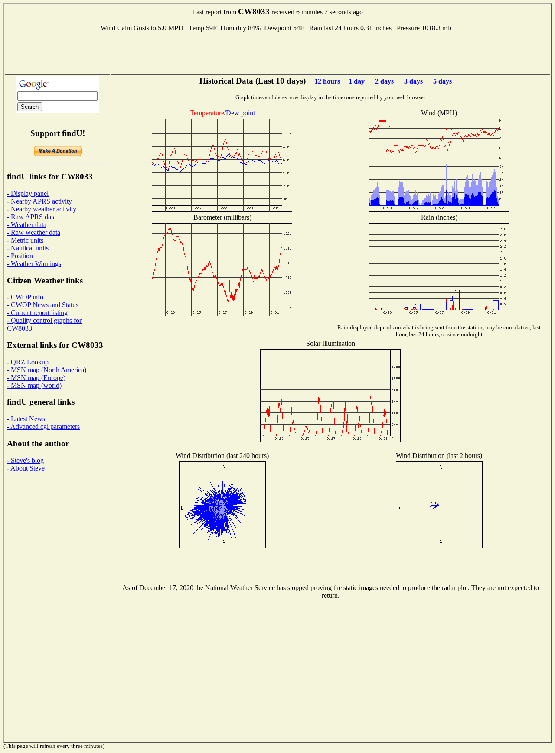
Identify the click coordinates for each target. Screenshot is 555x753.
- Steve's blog (25, 460)
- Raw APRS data (31, 217)
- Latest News (26, 418)
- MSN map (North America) (46, 369)
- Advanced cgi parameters (43, 426)
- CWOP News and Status (42, 304)
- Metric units (25, 240)
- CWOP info (25, 297)
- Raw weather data (33, 232)
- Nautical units (28, 248)
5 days (442, 81)
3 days (413, 81)
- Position (20, 256)
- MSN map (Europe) (36, 377)
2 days (384, 81)
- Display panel (28, 193)
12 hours (327, 81)
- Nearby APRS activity (39, 201)
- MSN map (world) (34, 385)
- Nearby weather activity (41, 209)
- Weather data (26, 224)
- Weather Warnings (34, 263)
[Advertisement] (277, 51)
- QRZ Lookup (28, 362)
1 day (357, 81)
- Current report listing (37, 312)
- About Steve (26, 468)
